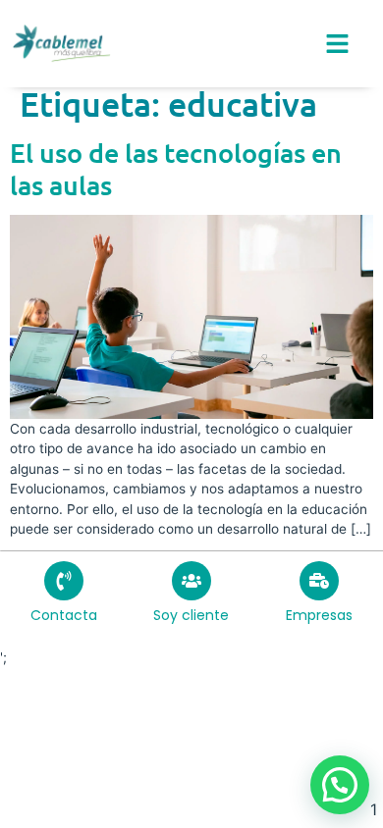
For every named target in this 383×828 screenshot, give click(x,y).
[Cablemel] (61, 44)
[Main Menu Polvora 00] (337, 44)
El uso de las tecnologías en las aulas (176, 168)
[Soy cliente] (191, 580)
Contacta (63, 615)
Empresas (319, 615)
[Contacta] (63, 580)
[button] (339, 784)
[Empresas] (319, 580)
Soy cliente (191, 615)
